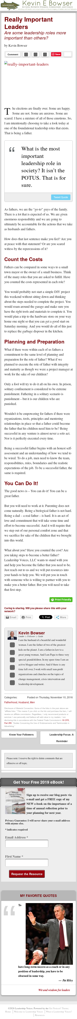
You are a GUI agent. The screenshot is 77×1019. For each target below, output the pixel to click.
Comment (13, 54)
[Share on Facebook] (26, 54)
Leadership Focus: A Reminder (61, 739)
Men (32, 702)
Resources (40, 1015)
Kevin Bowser (17, 45)
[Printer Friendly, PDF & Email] (60, 601)
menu (74, 5)
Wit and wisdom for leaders (54, 990)
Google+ (12, 667)
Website (12, 682)
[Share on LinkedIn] (45, 54)
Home (8, 1011)
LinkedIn (12, 659)
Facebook (12, 644)
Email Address (16, 837)
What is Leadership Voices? (59, 1011)
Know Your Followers (18, 735)
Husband (23, 702)
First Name (14, 856)
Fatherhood (10, 702)
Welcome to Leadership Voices (28, 1011)
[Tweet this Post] (35, 54)
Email (12, 675)
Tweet (61, 197)
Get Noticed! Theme (58, 1008)
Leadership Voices (21, 10)
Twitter (12, 652)
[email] (67, 54)
